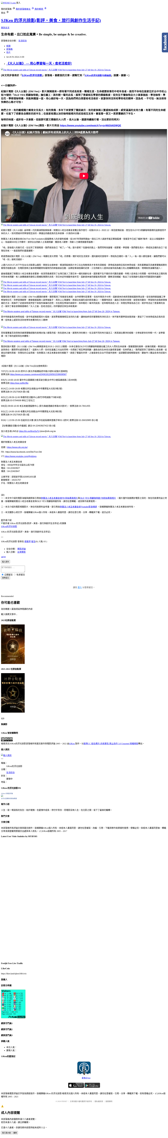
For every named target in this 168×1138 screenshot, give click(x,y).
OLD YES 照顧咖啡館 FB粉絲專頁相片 (98, 498)
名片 (8, 52)
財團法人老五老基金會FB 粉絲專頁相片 (59, 498)
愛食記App (86, 1078)
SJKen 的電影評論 (7, 793)
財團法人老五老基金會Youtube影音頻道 (78, 507)
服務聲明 (109, 1101)
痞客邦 (27, 541)
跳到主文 (5, 28)
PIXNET (64, 1101)
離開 (15, 1133)
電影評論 (21, 549)
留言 (33, 541)
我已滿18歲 (6, 1133)
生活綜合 (22, 41)
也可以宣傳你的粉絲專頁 (9, 798)
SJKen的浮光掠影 (9, 526)
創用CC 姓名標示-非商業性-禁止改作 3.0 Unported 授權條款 (111, 743)
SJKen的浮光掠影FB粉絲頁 (98, 75)
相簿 (8, 46)
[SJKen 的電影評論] (2, 796)
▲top (3, 557)
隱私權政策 (98, 1101)
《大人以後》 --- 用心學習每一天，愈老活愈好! (39, 63)
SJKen (72, 743)
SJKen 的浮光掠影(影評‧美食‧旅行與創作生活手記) (51, 20)
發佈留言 (5, 578)
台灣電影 (21, 552)
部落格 (9, 49)
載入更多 (5, 562)
